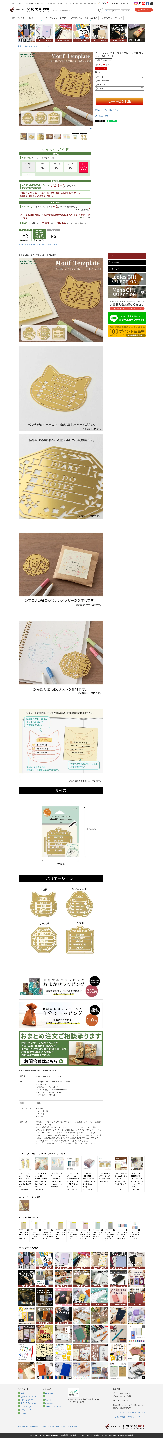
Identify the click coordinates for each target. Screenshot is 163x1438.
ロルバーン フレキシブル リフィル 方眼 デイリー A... (85, 1235)
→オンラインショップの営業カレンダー (129, 1412)
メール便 (25, 206)
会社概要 (21, 1426)
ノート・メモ (42, 18)
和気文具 (29, 9)
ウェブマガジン (106, 18)
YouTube (48, 1400)
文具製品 (63, 18)
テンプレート (39, 46)
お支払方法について (28, 1397)
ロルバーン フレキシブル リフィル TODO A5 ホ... (48, 1235)
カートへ (115, 256)
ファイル (53, 18)
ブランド (118, 18)
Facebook (49, 1403)
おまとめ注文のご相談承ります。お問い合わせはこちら (38, 244)
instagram (49, 1393)
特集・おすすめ (91, 18)
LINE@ (23, 1413)
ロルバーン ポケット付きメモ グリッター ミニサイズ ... (134, 1235)
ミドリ (48, 46)
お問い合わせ (25, 1410)
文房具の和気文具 (25, 46)
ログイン (108, 10)
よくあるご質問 (26, 1407)
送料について (25, 1393)
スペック (115, 269)
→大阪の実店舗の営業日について (126, 1417)
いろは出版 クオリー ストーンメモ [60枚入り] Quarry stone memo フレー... (56, 1178)
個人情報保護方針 (33, 1426)
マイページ (116, 10)
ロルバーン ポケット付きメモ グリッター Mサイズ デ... (122, 1235)
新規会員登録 (125, 10)
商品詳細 (115, 262)
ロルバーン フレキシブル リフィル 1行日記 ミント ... (97, 1235)
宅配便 (24, 223)
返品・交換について (28, 1403)
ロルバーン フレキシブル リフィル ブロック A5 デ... (73, 1235)
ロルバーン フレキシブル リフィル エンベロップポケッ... (110, 1236)
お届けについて (26, 1400)
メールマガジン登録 (53, 1407)
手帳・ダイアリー (19, 18)
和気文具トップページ (124, 1426)
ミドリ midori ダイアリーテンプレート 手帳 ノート (105, 1176)
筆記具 (31, 18)
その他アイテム (76, 18)
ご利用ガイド (123, 3)
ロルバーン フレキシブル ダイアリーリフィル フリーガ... (23, 1236)
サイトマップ (73, 1426)
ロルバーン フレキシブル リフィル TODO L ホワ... (35, 1235)
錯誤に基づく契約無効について (54, 1426)
